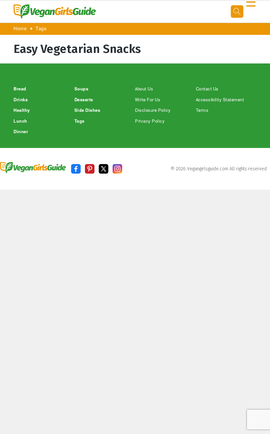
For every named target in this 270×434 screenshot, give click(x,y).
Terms (202, 110)
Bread (20, 88)
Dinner (21, 131)
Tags (41, 29)
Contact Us (207, 88)
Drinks (21, 99)
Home (20, 29)
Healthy (22, 110)
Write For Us (147, 99)
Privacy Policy (150, 121)
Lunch (20, 121)
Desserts (83, 99)
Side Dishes (87, 110)
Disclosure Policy (153, 110)
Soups (81, 88)
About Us (144, 88)
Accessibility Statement (220, 99)
